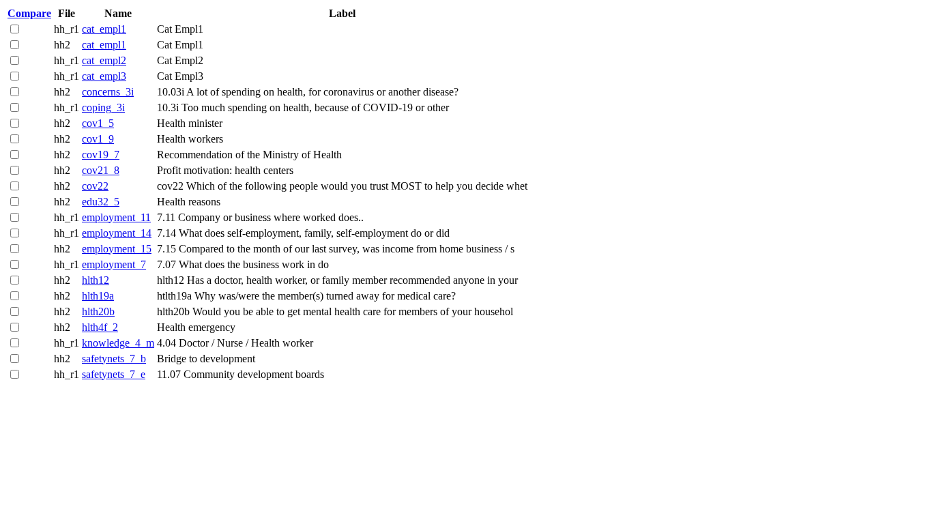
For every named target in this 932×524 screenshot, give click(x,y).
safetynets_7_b (114, 358)
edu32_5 (100, 201)
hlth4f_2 (100, 327)
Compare (29, 13)
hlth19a (98, 296)
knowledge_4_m (118, 343)
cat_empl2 (104, 60)
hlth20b (98, 311)
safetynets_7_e (113, 374)
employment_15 (116, 248)
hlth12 (95, 280)
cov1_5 (98, 123)
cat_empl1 (104, 29)
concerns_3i (108, 92)
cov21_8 (100, 170)
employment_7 (114, 264)
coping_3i (103, 107)
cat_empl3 (104, 76)
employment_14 (116, 233)
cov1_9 (98, 139)
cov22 (95, 186)
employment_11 (116, 217)
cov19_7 (100, 154)
